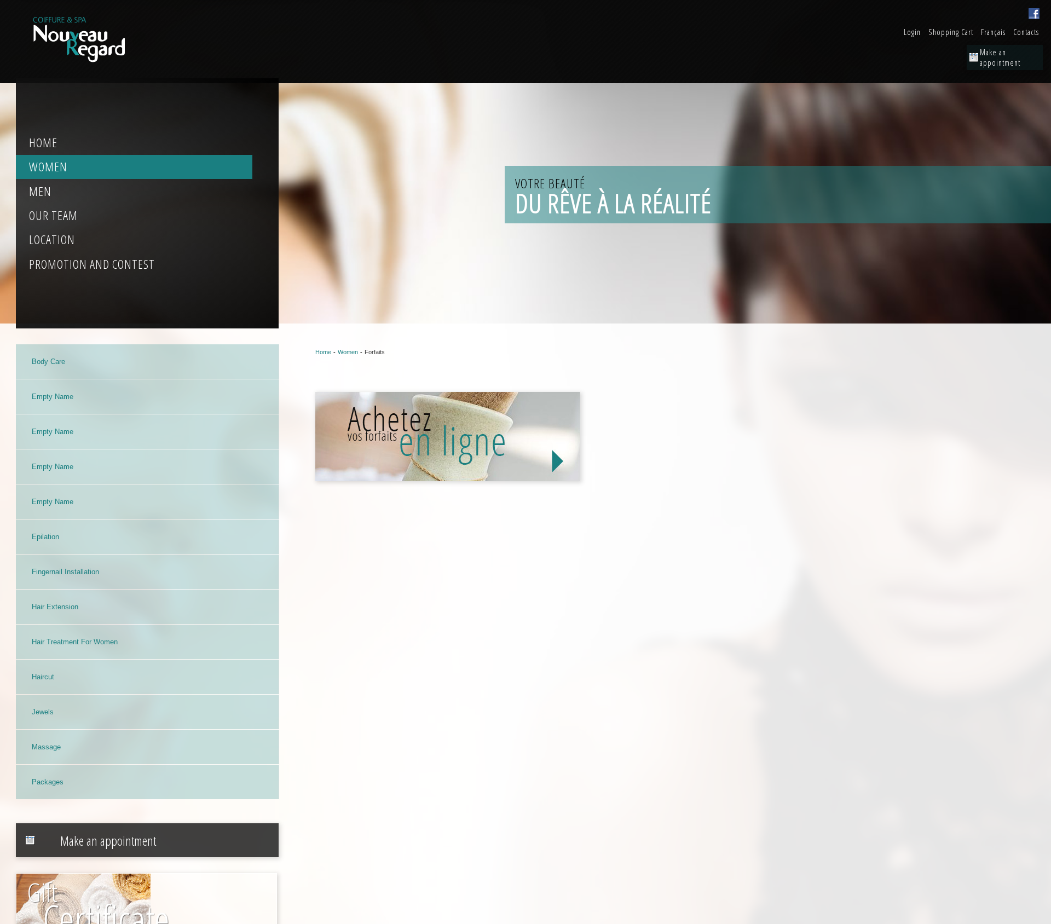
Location (52, 239)
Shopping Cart (950, 32)
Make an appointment (1000, 57)
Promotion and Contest (92, 264)
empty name (52, 396)
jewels (43, 712)
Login (912, 32)
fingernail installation (65, 572)
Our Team (53, 215)
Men (40, 191)
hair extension (55, 607)
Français (993, 32)
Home (43, 142)
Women (48, 166)
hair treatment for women (75, 642)
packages (47, 782)
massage (46, 747)
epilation (45, 537)
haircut (43, 677)
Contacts (1026, 32)
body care (48, 361)
